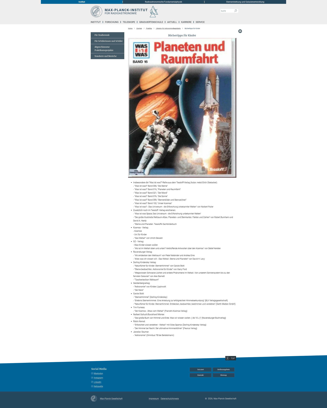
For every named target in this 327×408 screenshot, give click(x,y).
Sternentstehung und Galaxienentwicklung (245, 2)
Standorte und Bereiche (105, 56)
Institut (82, 2)
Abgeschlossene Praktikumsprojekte (104, 48)
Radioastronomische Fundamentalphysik (163, 2)
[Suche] (235, 11)
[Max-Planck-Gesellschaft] (95, 399)
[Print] (240, 31)
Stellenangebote (223, 369)
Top (233, 358)
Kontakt (200, 375)
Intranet (200, 369)
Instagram (98, 378)
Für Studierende (102, 35)
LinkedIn (97, 382)
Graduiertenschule (151, 22)
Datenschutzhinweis (170, 398)
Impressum (154, 398)
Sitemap (223, 375)
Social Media (99, 369)
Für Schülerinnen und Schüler (109, 41)
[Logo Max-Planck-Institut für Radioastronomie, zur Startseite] (138, 11)
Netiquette (98, 386)
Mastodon (98, 373)
